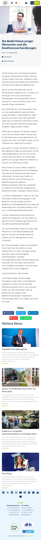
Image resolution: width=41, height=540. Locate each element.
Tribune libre (7, 57)
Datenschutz (30, 536)
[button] (8, 313)
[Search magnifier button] (32, 2)
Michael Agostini (9, 61)
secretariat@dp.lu (14, 514)
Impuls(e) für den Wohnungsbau (14, 349)
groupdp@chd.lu (26, 514)
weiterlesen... (5, 363)
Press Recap (7, 474)
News (3, 52)
